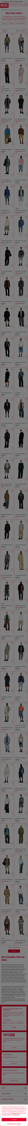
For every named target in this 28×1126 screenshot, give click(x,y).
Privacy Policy (7, 1114)
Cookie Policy (16, 1114)
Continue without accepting (14, 1123)
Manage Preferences (17, 1113)
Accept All (14, 1119)
